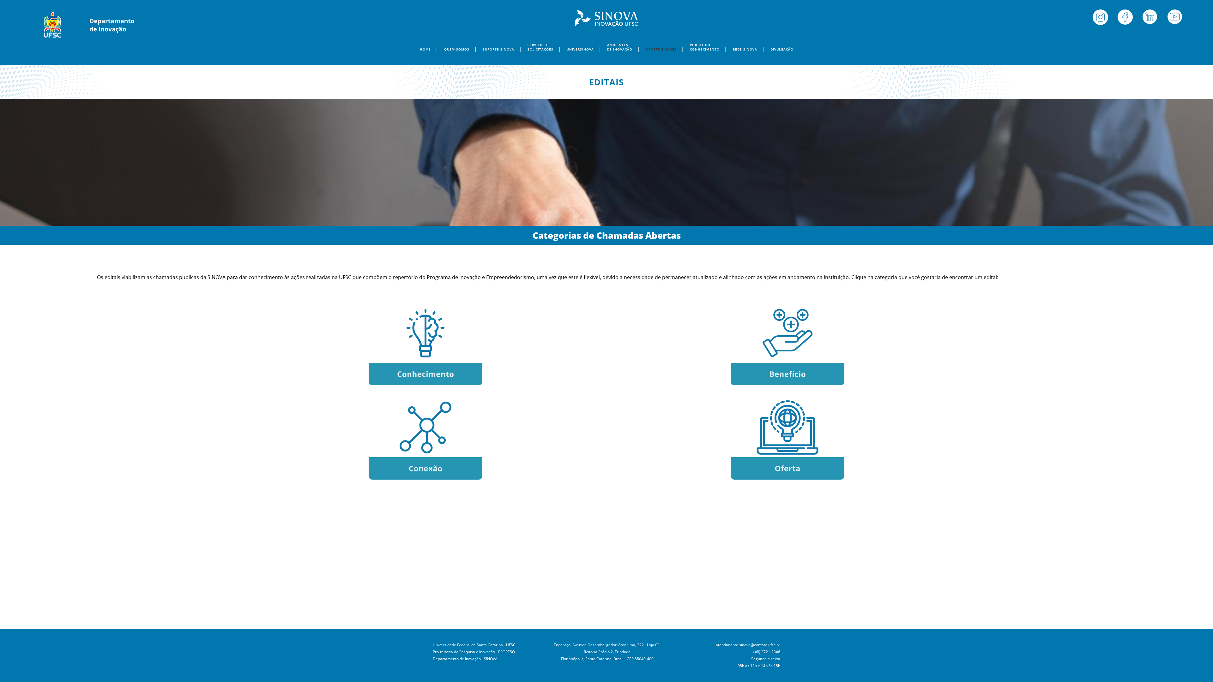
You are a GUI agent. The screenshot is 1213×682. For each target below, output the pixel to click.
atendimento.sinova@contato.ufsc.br (748, 645)
